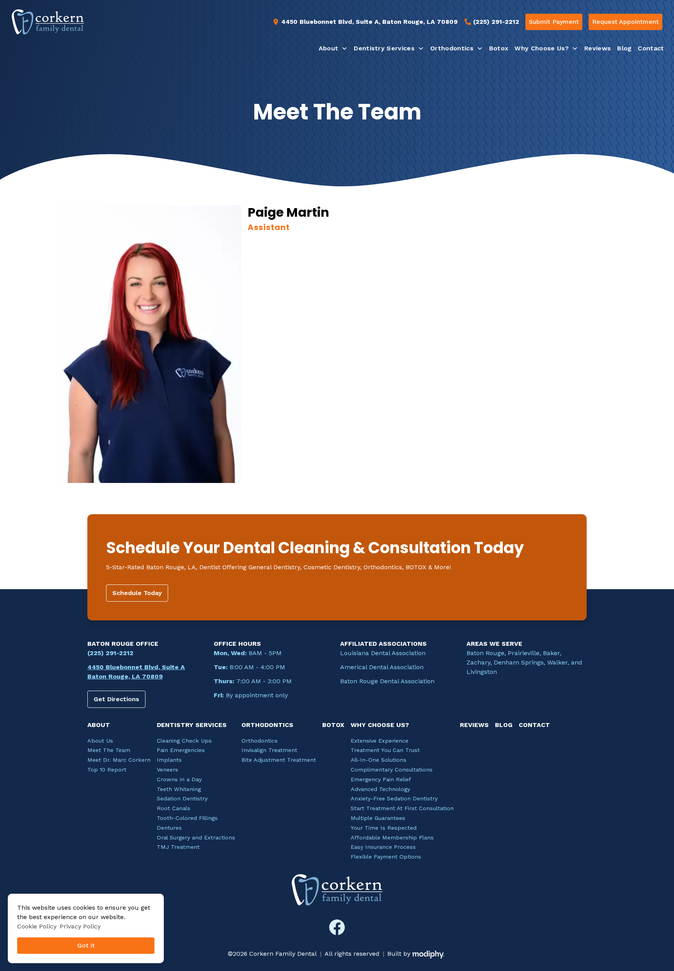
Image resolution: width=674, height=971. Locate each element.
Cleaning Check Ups (184, 741)
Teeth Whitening (179, 789)
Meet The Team (108, 750)
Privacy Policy (80, 926)
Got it (86, 945)
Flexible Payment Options (386, 856)
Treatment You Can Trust (385, 750)
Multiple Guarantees (378, 818)
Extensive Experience (379, 741)
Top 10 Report (106, 769)
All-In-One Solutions (378, 760)
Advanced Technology (380, 789)
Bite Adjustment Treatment (278, 760)
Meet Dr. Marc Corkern (119, 760)
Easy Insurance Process (383, 847)
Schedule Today (137, 593)
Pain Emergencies (181, 750)
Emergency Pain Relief (381, 779)
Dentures (169, 828)
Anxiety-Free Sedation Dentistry (394, 798)
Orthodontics (259, 741)
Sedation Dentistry (182, 798)
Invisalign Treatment (269, 750)
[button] (333, 48)
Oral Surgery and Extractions (196, 837)
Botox (499, 48)
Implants (169, 760)
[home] (48, 21)
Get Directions (116, 699)
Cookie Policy (37, 926)
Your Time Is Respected (384, 828)
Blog (624, 48)
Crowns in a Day (179, 779)
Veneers (167, 769)
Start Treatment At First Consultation (402, 808)
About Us (100, 741)
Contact (651, 48)
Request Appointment (625, 21)
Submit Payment (554, 21)
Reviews (597, 48)
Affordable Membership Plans (392, 837)
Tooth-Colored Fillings (187, 818)
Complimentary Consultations (392, 769)
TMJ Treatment (178, 847)
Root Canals (173, 808)
